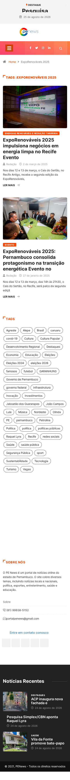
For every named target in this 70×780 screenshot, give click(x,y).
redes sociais (51, 436)
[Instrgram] (43, 48)
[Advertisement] (35, 521)
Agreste (11, 330)
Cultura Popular (50, 338)
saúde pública (30, 444)
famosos (11, 371)
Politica (10, 428)
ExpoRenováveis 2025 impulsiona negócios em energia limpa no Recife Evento (31, 148)
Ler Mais (9, 185)
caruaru (55, 330)
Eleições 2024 (15, 363)
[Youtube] (44, 643)
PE (8, 420)
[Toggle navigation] (9, 48)
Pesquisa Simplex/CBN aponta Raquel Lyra (32, 719)
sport (40, 452)
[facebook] (30, 48)
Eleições (50, 354)
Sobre (6, 601)
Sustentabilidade (17, 461)
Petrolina (44, 420)
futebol (28, 371)
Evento (9, 244)
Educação (31, 354)
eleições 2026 (39, 363)
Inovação (12, 395)
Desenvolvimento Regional (23, 346)
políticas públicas (49, 428)
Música (22, 412)
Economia (12, 354)
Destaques (53, 346)
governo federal (16, 387)
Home (12, 61)
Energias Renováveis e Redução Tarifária (31, 133)
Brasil (40, 330)
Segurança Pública (18, 452)
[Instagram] (35, 643)
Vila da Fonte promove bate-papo (47, 741)
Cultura (28, 338)
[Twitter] (36, 48)
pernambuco (24, 420)
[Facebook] (6, 643)
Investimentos (33, 395)
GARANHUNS (48, 371)
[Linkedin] (49, 48)
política (26, 428)
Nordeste (40, 412)
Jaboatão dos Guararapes (22, 403)
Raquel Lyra (13, 436)
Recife (32, 436)
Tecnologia (41, 461)
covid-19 (12, 338)
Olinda (57, 412)
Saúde (10, 444)
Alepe (26, 330)
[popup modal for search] (60, 48)
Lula (8, 412)
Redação (11, 164)
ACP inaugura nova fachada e (47, 701)
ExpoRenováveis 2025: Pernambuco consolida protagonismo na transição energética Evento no (33, 260)
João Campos (55, 403)
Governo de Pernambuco (22, 379)
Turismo (11, 469)
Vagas (27, 469)
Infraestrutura (42, 387)
